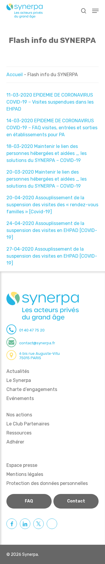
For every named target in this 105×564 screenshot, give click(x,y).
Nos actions (19, 415)
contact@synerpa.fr (37, 343)
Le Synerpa (18, 380)
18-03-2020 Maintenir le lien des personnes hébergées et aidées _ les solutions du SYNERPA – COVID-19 (46, 153)
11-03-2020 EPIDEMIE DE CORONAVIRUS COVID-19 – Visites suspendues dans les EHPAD (50, 102)
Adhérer (15, 442)
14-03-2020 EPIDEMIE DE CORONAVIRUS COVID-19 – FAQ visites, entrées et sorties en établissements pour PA (51, 127)
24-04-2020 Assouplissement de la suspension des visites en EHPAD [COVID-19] (51, 230)
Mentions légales (24, 474)
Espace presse (21, 465)
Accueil (14, 74)
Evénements (20, 398)
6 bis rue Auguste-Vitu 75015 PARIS (39, 355)
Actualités (17, 371)
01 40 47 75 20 (32, 330)
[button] (95, 11)
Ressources (19, 433)
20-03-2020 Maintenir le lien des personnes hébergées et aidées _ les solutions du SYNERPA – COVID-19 (46, 179)
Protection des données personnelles (47, 483)
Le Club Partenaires (27, 424)
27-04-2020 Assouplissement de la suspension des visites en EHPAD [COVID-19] (51, 256)
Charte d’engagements (31, 389)
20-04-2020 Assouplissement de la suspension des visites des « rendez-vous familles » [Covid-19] (52, 204)
